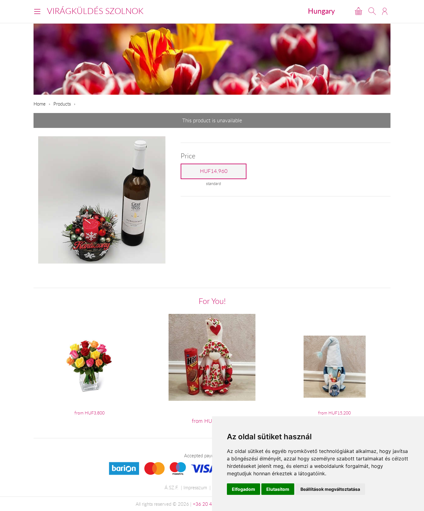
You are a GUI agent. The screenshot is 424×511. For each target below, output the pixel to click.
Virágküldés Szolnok (95, 10)
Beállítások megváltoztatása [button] (330, 489)
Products (62, 104)
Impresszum (195, 487)
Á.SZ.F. (171, 487)
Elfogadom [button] (243, 489)
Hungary (321, 11)
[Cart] (358, 11)
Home (40, 104)
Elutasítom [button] (277, 489)
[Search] (372, 11)
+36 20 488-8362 (212, 504)
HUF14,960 (214, 171)
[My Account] (384, 11)
